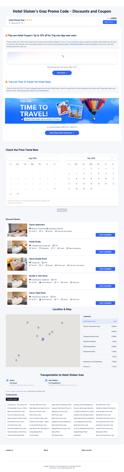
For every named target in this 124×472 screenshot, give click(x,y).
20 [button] (69, 184)
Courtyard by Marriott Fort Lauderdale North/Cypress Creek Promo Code (85, 411)
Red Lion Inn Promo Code (37, 411)
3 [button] (98, 168)
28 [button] (76, 189)
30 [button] (10, 194)
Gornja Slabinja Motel (36, 432)
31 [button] (18, 194)
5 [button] (113, 168)
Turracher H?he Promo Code (104, 428)
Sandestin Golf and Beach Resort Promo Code (85, 415)
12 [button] (113, 173)
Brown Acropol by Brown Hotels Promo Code (18, 418)
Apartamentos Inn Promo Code (61, 428)
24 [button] (98, 184)
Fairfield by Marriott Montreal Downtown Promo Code (107, 408)
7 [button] (76, 173)
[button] (110, 22)
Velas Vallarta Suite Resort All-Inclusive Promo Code (40, 408)
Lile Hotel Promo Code (14, 425)
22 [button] (84, 184)
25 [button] (106, 184)
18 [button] (106, 178)
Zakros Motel (55, 432)
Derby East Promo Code (81, 425)
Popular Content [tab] (12, 399)
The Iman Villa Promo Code (38, 405)
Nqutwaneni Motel (101, 432)
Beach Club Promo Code (59, 418)
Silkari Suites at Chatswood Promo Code (63, 405)
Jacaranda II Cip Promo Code (104, 425)
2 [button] (91, 168)
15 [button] (84, 178)
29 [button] (55, 189)
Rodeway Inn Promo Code (60, 411)
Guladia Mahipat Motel (80, 432)
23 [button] (91, 184)
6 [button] (69, 173)
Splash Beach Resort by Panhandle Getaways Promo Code (85, 418)
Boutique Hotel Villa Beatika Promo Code (85, 405)
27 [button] (69, 189)
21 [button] (76, 184)
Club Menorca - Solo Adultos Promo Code (18, 405)
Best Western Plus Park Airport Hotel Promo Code (40, 428)
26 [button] (113, 184)
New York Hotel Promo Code (16, 411)
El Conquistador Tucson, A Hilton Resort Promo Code (18, 408)
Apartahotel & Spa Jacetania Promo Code (63, 421)
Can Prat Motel (34, 435)
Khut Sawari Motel (57, 435)
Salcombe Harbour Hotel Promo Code (18, 432)
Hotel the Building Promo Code (16, 428)
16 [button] (91, 178)
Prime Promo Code (35, 415)
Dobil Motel (77, 435)
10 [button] (98, 173)
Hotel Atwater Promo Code (104, 411)
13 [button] (69, 178)
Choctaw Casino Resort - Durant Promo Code (40, 421)
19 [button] (113, 178)
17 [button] (98, 178)
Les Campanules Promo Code (82, 421)
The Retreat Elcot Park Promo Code (106, 418)
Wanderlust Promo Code (103, 415)
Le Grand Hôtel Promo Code (38, 425)
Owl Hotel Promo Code (103, 405)
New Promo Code (57, 415)
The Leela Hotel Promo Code (105, 421)
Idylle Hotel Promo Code (59, 425)
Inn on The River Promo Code (38, 418)
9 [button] (91, 173)
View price (62, 210)
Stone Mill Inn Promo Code (15, 421)
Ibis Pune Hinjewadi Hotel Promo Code (85, 428)
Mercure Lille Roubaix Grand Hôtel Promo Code (85, 408)
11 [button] (106, 173)
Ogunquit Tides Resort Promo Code (62, 408)
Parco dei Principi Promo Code (105, 435)
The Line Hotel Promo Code (15, 415)
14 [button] (76, 178)
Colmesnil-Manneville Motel (15, 435)
